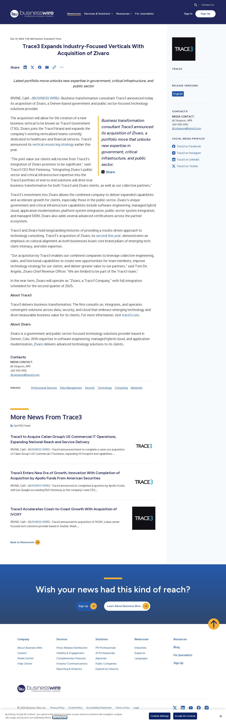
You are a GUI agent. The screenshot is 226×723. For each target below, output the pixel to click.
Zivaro (38, 344)
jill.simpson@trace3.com (25, 375)
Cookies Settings (160, 716)
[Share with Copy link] (54, 67)
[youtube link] (191, 707)
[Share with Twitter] (32, 67)
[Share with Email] (47, 67)
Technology (105, 387)
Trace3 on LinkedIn (188, 159)
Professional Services (44, 387)
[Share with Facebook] (39, 67)
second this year (108, 235)
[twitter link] (175, 708)
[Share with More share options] (61, 67)
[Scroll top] (213, 624)
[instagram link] (207, 708)
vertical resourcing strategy (53, 144)
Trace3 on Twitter (187, 166)
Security (90, 387)
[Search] (195, 4)
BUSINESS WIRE (45, 98)
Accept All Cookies (185, 716)
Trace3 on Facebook (189, 146)
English (177, 93)
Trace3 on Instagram (189, 153)
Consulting (121, 387)
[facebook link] (199, 708)
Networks (136, 387)
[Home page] (32, 14)
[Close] (221, 716)
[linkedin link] (183, 708)
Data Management (71, 387)
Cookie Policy (60, 717)
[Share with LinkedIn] (25, 67)
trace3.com (130, 315)
